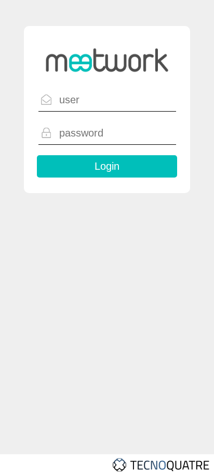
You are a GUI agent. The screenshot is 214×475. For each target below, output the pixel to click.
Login (107, 166)
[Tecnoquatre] (107, 464)
